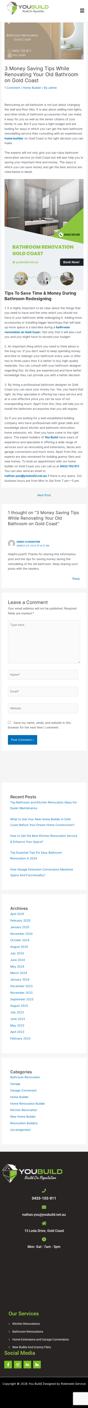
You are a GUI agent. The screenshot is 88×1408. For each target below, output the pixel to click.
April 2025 (17, 914)
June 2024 (17, 960)
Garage (15, 1083)
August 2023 (19, 1005)
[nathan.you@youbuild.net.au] (44, 1207)
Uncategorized (20, 1129)
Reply (76, 578)
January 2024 (19, 979)
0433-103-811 (44, 1198)
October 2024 (19, 940)
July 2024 (17, 953)
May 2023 (17, 1025)
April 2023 (17, 1032)
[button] (82, 11)
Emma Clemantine (28, 541)
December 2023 (21, 986)
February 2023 (20, 1038)
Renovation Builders (24, 1123)
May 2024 (17, 966)
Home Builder (32, 87)
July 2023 (17, 1012)
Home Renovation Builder (27, 1103)
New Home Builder (23, 1116)
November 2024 (21, 933)
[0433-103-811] (44, 1191)
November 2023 (21, 992)
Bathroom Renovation (25, 1077)
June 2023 (17, 1019)
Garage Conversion (23, 1090)
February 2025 (20, 920)
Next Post (44, 495)
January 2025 (19, 927)
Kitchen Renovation (23, 1110)
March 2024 (18, 973)
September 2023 (22, 999)
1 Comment (12, 87)
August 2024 (19, 946)
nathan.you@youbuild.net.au (44, 1215)
